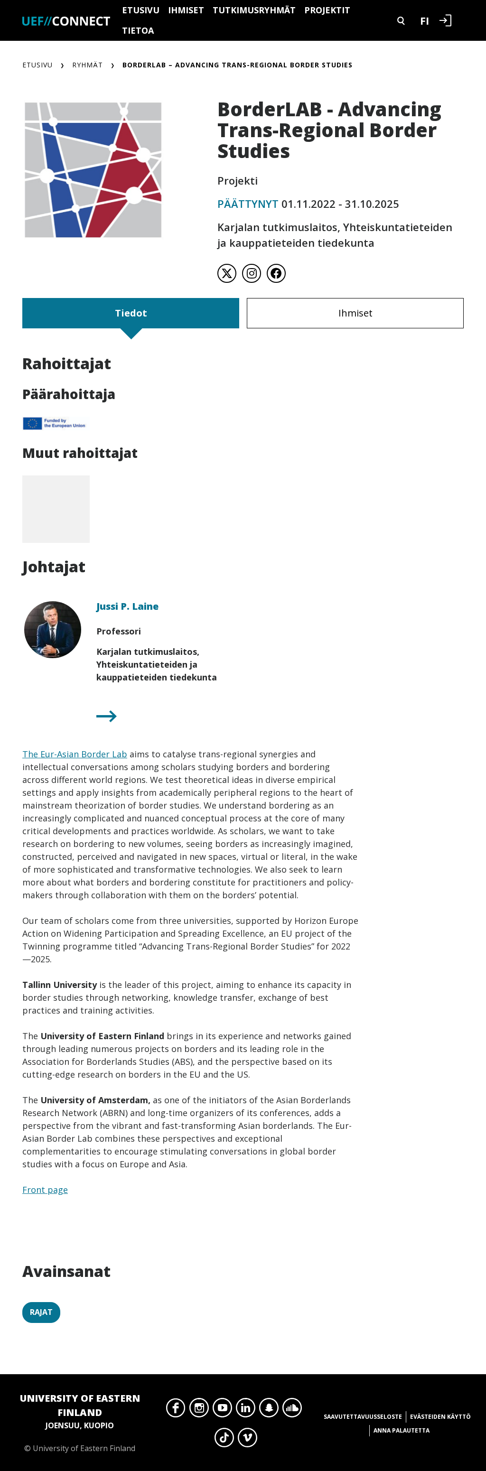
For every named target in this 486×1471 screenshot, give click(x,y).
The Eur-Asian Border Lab (74, 754)
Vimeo (247, 1440)
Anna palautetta (402, 1430)
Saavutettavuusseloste (363, 1417)
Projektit (327, 10)
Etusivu (140, 10)
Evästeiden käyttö (440, 1417)
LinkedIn (245, 1410)
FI (424, 20)
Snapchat (269, 1410)
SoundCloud (292, 1410)
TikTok (224, 1440)
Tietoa (138, 30)
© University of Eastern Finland (80, 1422)
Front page (45, 1189)
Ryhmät (87, 64)
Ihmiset (186, 10)
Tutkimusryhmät (254, 10)
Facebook (176, 1410)
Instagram (199, 1410)
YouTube (222, 1410)
